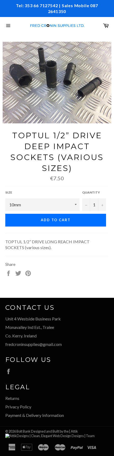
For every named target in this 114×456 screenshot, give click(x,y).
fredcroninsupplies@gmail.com (33, 344)
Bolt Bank (23, 431)
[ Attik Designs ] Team (82, 433)
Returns (12, 398)
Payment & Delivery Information (34, 415)
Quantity (91, 192)
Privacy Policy (18, 406)
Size (8, 192)
